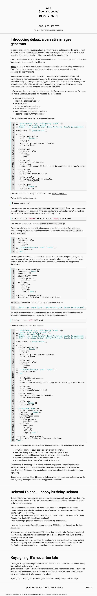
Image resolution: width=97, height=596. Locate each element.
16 (55, 588)
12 (46, 588)
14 (51, 588)
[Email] (40, 16)
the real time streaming (22, 503)
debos (13, 67)
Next (88, 588)
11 (44, 588)
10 (41, 588)
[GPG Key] (48, 16)
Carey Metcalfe (42, 594)
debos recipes (77, 470)
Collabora (49, 477)
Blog (47, 26)
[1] (27, 588)
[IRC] (52, 16)
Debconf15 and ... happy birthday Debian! (44, 492)
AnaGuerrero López (48, 9)
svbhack (54, 594)
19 (62, 588)
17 (58, 588)
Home (40, 26)
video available (42, 518)
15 (53, 588)
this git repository (59, 193)
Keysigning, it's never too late (34, 557)
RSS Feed (55, 26)
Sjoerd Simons (36, 477)
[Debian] (56, 16)
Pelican (26, 594)
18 (60, 588)
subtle (35, 594)
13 (48, 588)
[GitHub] (44, 16)
